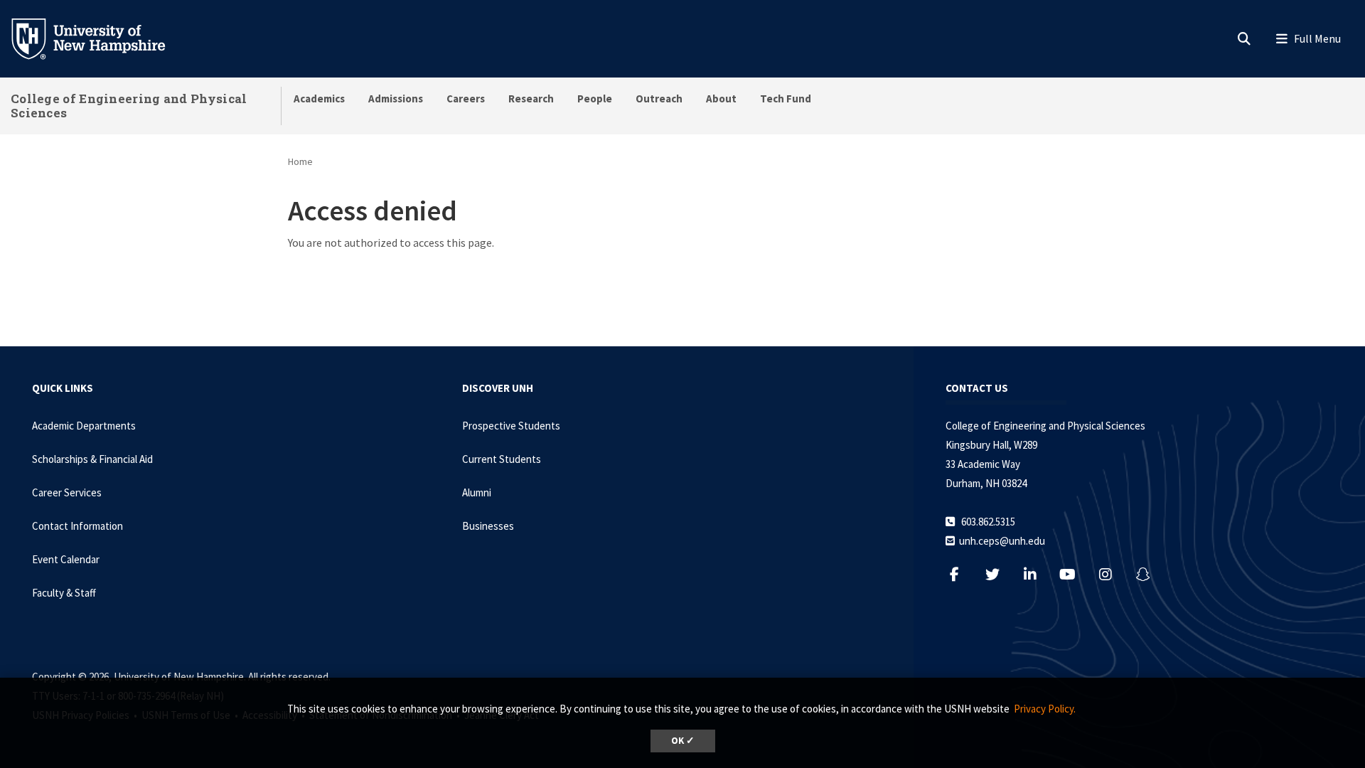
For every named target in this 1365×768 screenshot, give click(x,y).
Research (531, 98)
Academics (319, 98)
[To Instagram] (1112, 574)
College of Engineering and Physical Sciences (129, 105)
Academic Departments (84, 425)
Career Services (67, 492)
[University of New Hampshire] (99, 38)
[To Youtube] (1075, 574)
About (721, 98)
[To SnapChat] (1150, 574)
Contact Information (77, 526)
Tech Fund (785, 98)
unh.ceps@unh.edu (1002, 541)
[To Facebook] (962, 574)
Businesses (488, 526)
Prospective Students (511, 425)
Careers (465, 98)
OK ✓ (683, 741)
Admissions (395, 98)
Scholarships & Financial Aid (92, 459)
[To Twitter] (999, 574)
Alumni (476, 492)
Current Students (501, 459)
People (594, 98)
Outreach (659, 98)
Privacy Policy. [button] (1045, 708)
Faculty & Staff (64, 592)
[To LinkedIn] (1037, 574)
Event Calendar (66, 559)
